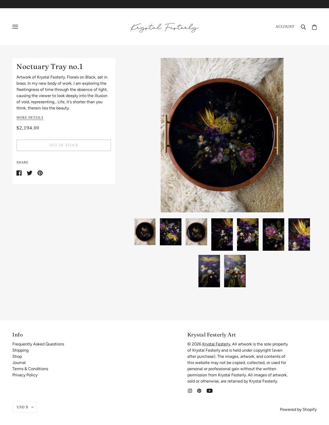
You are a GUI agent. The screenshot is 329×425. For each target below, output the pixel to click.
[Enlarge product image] (222, 135)
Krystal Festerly (216, 344)
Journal (19, 362)
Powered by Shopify (298, 409)
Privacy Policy (25, 374)
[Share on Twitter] (30, 172)
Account (285, 27)
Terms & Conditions (30, 368)
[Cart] (314, 27)
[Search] (303, 27)
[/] (164, 26)
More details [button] (29, 117)
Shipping (20, 350)
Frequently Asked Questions (38, 344)
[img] (190, 390)
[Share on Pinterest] (40, 172)
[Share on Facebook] (19, 172)
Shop (17, 356)
